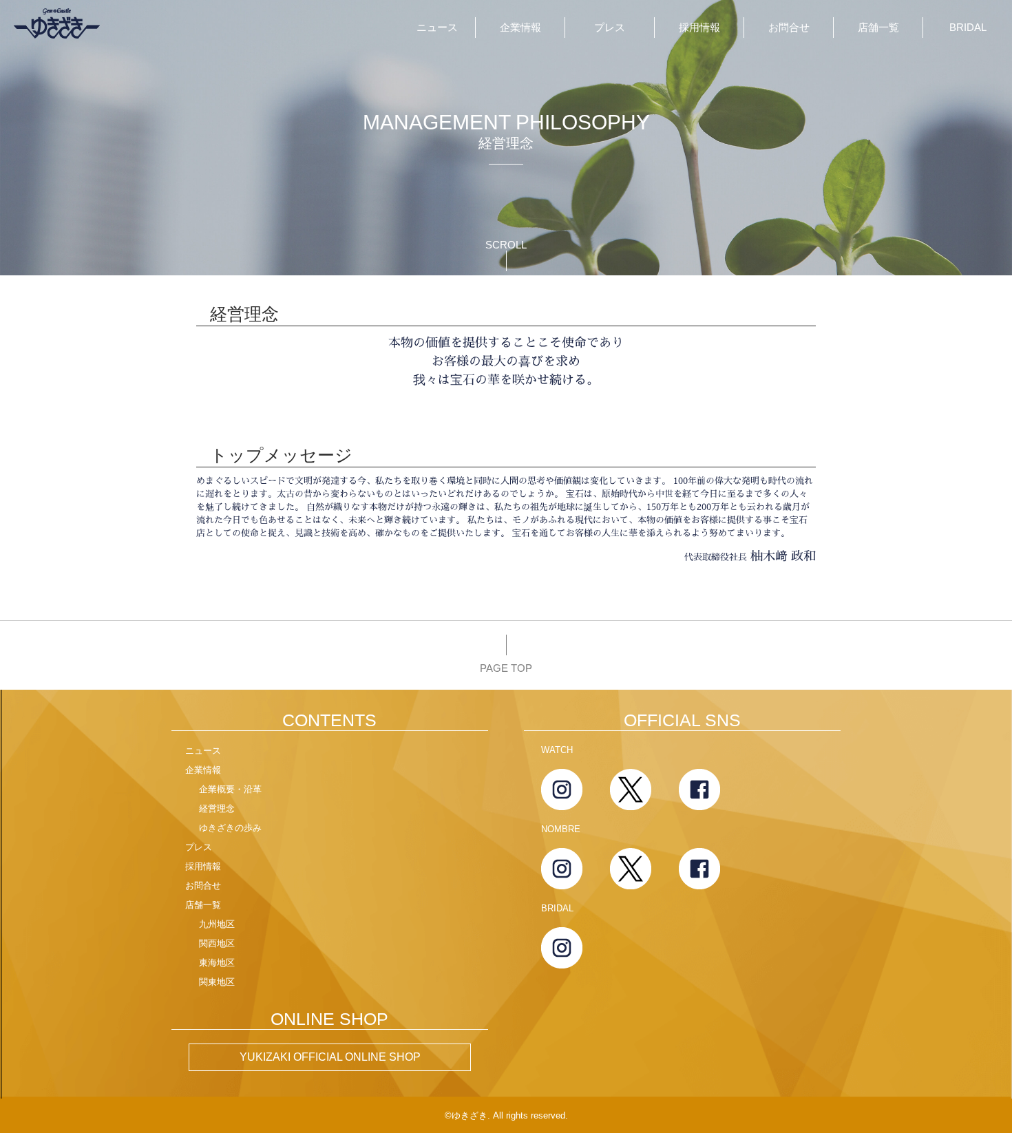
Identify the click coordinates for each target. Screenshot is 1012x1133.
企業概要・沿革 (230, 789)
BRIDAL (968, 27)
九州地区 (217, 924)
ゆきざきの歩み (230, 828)
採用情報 (699, 27)
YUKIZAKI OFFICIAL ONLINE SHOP (330, 1057)
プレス (609, 27)
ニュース (437, 27)
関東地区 (217, 982)
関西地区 (217, 943)
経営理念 (217, 808)
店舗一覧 (878, 27)
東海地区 (217, 962)
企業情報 (520, 27)
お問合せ (789, 27)
